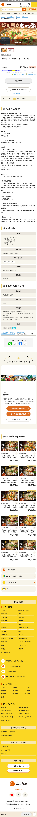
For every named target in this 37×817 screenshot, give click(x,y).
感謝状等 (20, 649)
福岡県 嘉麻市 (6, 55)
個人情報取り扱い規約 (21, 801)
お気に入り (25, 6)
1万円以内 (4, 707)
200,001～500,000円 (7, 717)
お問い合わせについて (18, 93)
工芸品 (3, 649)
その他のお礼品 (5, 652)
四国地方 (15, 693)
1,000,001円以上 (5, 720)
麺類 (19, 631)
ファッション (22, 645)
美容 (2, 645)
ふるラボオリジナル (23, 610)
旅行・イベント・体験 (7, 638)
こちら (24, 72)
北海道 (15, 687)
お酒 (19, 624)
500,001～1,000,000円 (25, 717)
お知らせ (3, 753)
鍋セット (18, 17)
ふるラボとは (5, 746)
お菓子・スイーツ (23, 627)
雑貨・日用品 (5, 642)
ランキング (9, 13)
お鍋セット (25, 17)
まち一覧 (23, 13)
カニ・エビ (21, 617)
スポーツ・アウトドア (24, 642)
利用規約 (9, 801)
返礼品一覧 (17, 13)
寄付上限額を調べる (6, 735)
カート (29, 6)
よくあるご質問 (5, 750)
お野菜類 (20, 620)
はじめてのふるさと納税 (8, 731)
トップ (3, 13)
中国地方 (3, 693)
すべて (3, 610)
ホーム (3, 17)
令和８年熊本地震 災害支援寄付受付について (18, 1)
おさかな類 (4, 620)
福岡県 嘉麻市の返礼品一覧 (8, 334)
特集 (29, 13)
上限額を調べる (32, 74)
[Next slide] (35, 13)
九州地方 (12, 332)
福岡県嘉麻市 (20, 332)
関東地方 (3, 690)
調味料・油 (4, 634)
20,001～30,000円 (6, 710)
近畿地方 (27, 690)
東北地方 (27, 687)
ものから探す (10, 17)
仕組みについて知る (19, 74)
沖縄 (2, 697)
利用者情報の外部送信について (15, 804)
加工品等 (3, 631)
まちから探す (4, 332)
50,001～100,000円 (6, 713)
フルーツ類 (4, 617)
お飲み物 (3, 627)
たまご (3, 624)
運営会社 (28, 804)
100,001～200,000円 (24, 713)
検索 (24, 9)
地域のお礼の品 (22, 638)
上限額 (20, 6)
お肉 (19, 613)
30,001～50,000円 (24, 710)
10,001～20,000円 (24, 707)
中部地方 (15, 690)
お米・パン (4, 613)
